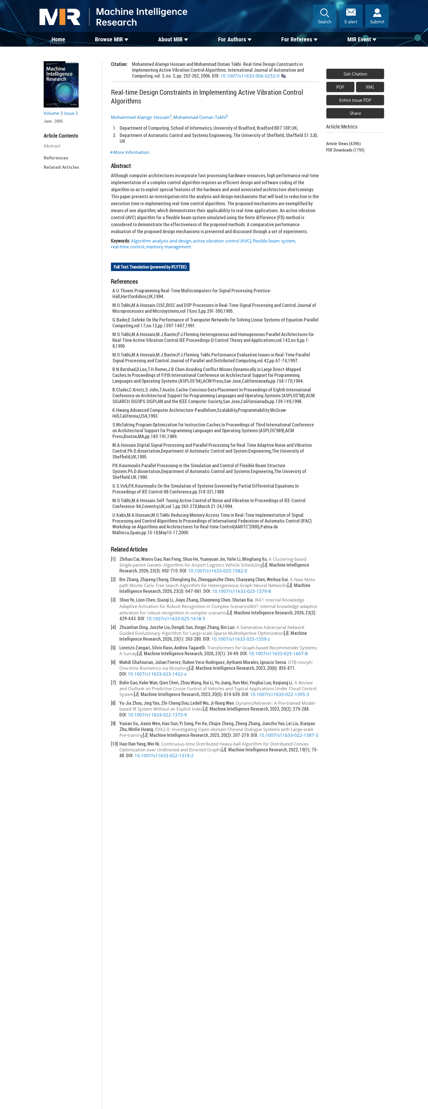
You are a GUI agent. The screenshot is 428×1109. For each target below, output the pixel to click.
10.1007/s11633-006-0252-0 (250, 76)
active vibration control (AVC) (222, 241)
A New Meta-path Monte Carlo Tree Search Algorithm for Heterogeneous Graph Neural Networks (217, 582)
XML (370, 87)
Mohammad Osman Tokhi (199, 117)
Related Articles (61, 167)
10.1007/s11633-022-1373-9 (157, 715)
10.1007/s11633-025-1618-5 (175, 618)
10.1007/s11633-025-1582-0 (217, 571)
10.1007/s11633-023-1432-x (157, 674)
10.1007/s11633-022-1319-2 (164, 755)
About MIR (170, 39)
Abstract (52, 146)
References (56, 158)
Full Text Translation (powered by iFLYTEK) (150, 267)
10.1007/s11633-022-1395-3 (279, 694)
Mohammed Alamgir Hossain (140, 117)
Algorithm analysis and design (161, 241)
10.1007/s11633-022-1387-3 (288, 735)
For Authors (232, 39)
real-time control (127, 246)
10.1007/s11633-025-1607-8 (278, 653)
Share (355, 113)
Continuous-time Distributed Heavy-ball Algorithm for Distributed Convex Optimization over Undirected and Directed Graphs (214, 747)
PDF (340, 87)
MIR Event (359, 39)
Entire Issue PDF (355, 100)
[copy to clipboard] (283, 76)
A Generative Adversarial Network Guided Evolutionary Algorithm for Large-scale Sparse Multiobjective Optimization (212, 630)
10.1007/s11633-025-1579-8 (241, 591)
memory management (168, 246)
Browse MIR (109, 39)
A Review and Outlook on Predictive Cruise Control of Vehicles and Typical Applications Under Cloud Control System (217, 688)
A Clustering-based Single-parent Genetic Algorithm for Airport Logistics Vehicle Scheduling (212, 562)
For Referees (296, 39)
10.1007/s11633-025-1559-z (240, 639)
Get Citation (355, 74)
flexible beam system (274, 241)
